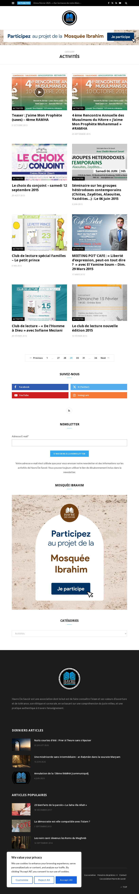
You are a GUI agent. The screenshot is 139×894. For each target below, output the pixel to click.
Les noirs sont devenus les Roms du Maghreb (60, 838)
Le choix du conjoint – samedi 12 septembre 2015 (39, 187)
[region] (44, 869)
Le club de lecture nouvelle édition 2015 (95, 328)
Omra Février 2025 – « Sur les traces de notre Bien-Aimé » (58, 3)
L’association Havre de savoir (113, 878)
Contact (122, 875)
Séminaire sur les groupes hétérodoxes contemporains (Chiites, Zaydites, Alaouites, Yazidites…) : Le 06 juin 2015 (96, 192)
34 (95, 357)
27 (58, 357)
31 (84, 357)
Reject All (44, 879)
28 (65, 357)
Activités (18, 108)
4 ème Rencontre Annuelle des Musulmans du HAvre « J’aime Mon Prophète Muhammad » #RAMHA (98, 122)
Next (103, 357)
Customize (22, 879)
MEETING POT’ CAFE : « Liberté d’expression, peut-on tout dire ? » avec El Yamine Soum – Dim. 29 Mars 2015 (98, 262)
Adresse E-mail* (20, 436)
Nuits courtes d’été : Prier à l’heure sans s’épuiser (62, 740)
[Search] (126, 3)
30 (77, 357)
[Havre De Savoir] (69, 17)
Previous (38, 357)
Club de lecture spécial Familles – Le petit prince (39, 257)
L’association (90, 875)
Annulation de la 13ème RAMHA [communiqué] (61, 773)
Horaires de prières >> (107, 875)
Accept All (66, 879)
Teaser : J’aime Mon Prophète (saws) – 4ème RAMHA (37, 117)
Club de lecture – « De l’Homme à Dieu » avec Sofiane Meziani (38, 328)
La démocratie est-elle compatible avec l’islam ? (62, 821)
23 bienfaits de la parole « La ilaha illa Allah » (60, 805)
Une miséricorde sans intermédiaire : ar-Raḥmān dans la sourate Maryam (77, 756)
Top (124, 887)
